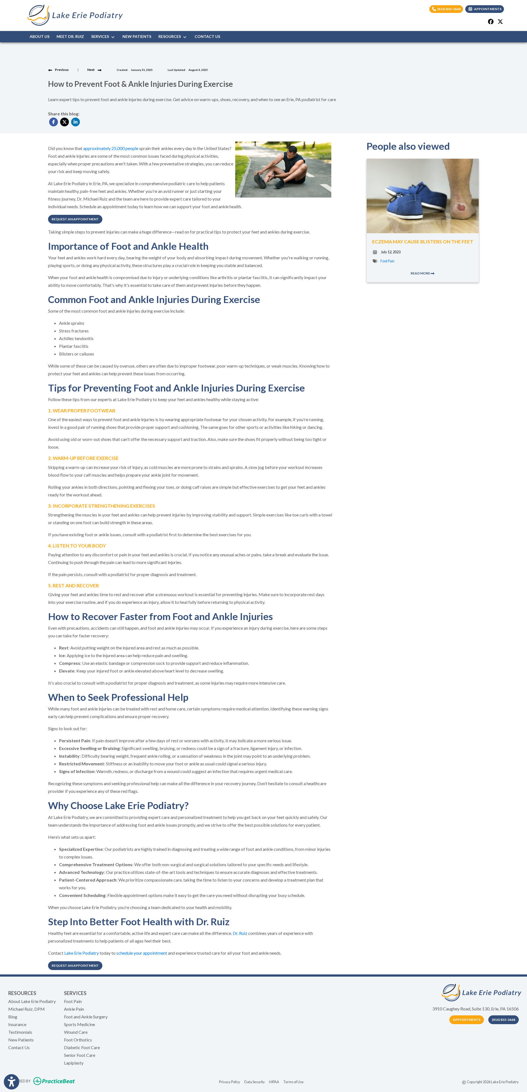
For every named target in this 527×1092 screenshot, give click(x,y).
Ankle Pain (74, 1009)
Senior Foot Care (79, 1055)
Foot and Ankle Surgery (86, 1016)
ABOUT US (39, 36)
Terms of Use (293, 1081)
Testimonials (20, 1032)
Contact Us (19, 1047)
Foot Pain (387, 261)
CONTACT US (207, 36)
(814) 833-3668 (449, 9)
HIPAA (274, 1081)
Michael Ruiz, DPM (26, 1009)
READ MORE (421, 273)
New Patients (21, 1039)
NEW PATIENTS (136, 36)
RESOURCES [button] (170, 36)
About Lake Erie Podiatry (32, 1001)
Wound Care (76, 1032)
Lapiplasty (73, 1062)
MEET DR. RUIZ (70, 36)
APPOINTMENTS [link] (487, 9)
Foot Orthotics (78, 1039)
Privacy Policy (229, 1081)
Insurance (17, 1024)
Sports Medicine (79, 1024)
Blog (12, 1016)
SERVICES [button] (101, 36)
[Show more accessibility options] (11, 1082)
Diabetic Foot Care (82, 1047)
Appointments (466, 1020)
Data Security (254, 1081)
